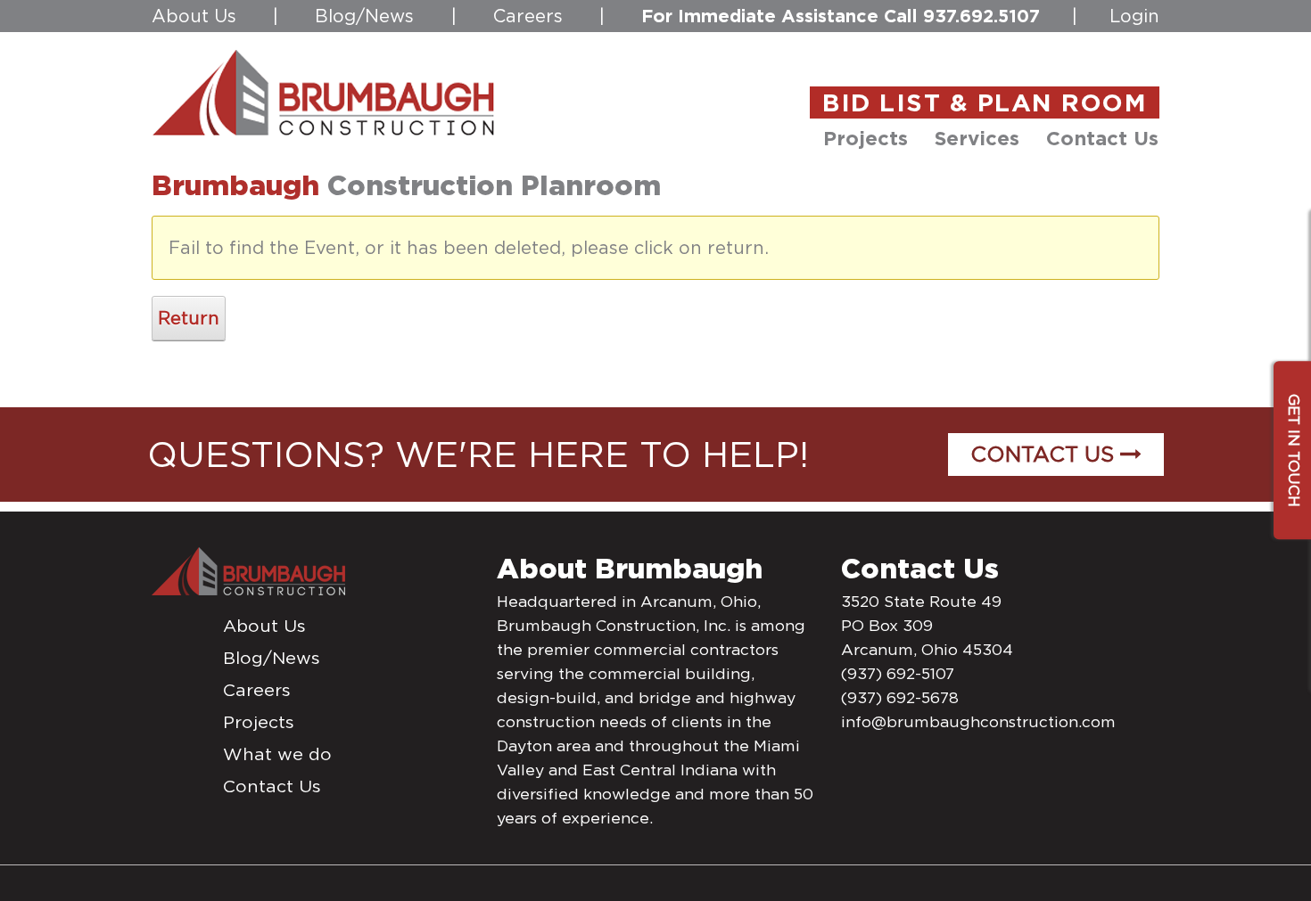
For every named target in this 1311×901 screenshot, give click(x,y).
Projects (258, 722)
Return (188, 318)
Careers (528, 16)
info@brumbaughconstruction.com (978, 722)
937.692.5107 (981, 15)
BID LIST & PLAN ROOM (984, 102)
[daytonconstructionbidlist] (324, 92)
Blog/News (364, 16)
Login (1134, 16)
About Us (194, 16)
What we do (277, 754)
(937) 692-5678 (900, 698)
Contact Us (1045, 454)
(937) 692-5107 (897, 674)
